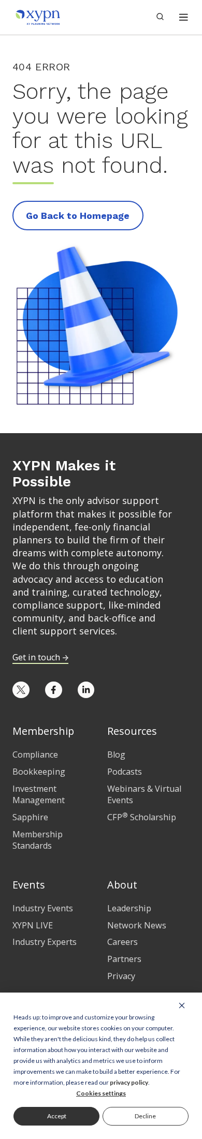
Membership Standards (37, 840)
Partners (124, 959)
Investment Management (38, 794)
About (122, 885)
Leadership (129, 908)
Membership (43, 731)
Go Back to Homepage (77, 215)
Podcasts (124, 771)
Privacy (121, 976)
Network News (136, 925)
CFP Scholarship (141, 817)
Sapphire (30, 817)
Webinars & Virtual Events (144, 794)
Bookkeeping (38, 771)
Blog (116, 754)
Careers (122, 942)
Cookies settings (101, 1093)
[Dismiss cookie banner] (181, 1005)
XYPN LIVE (32, 925)
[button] (183, 17)
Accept (56, 1116)
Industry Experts (44, 942)
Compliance (35, 754)
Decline (145, 1116)
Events (28, 885)
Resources (132, 731)
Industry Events (42, 908)
